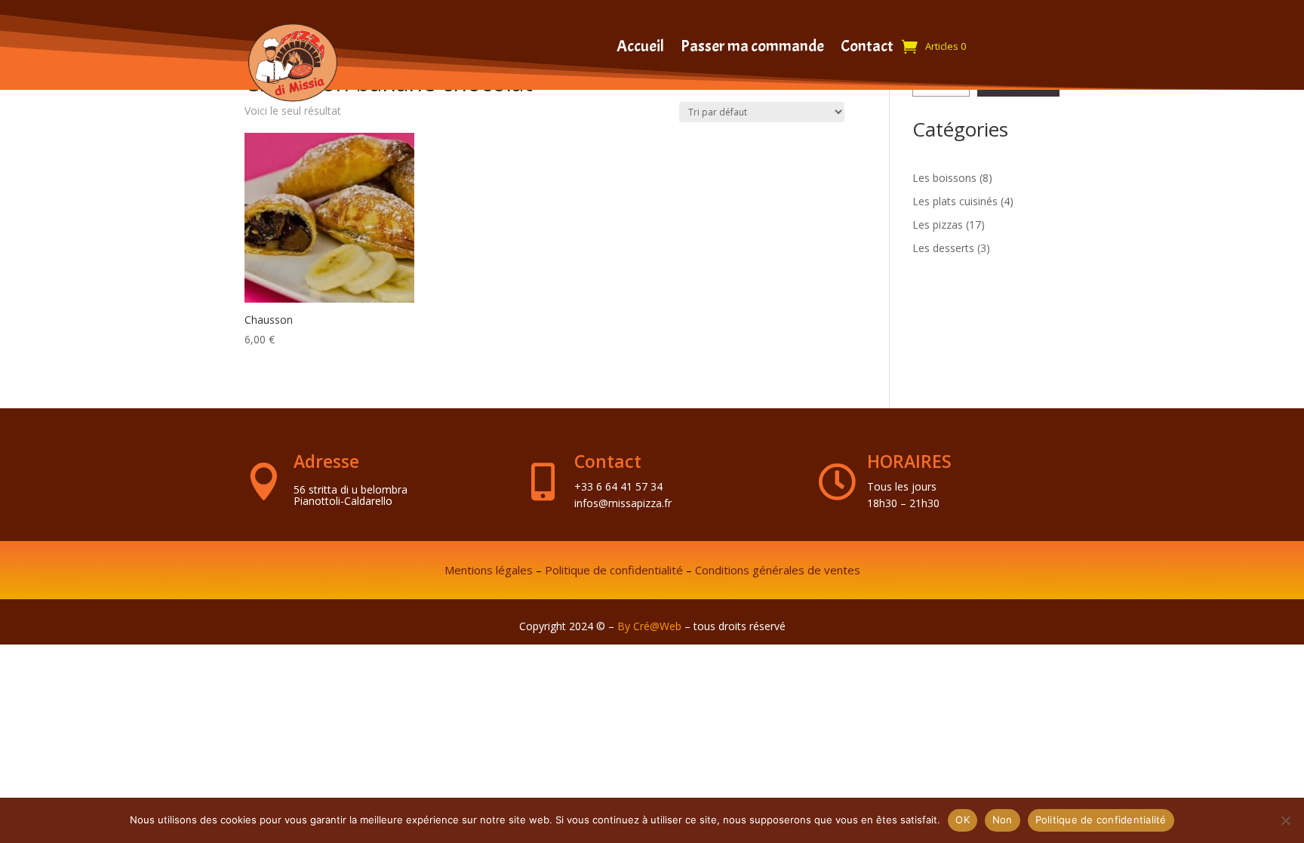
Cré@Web (657, 626)
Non (1002, 820)
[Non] (1285, 820)
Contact (867, 49)
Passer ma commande (752, 49)
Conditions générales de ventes (777, 569)
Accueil (640, 49)
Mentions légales (488, 569)
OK (962, 820)
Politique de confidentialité (614, 569)
